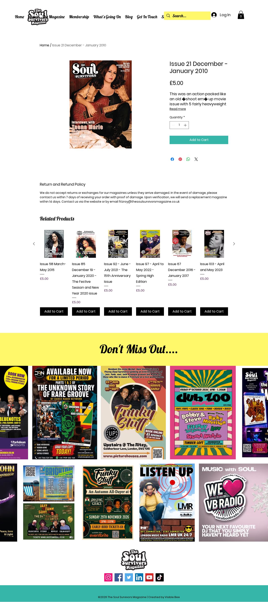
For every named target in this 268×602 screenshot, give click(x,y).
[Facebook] (119, 577)
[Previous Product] (33, 243)
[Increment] (185, 125)
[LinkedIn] (139, 577)
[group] (134, 273)
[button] (33, 16)
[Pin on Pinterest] (180, 159)
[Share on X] (196, 159)
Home (44, 45)
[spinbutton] (179, 125)
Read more (178, 109)
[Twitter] (129, 577)
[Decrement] (172, 125)
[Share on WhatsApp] (188, 159)
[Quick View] (54, 244)
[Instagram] (108, 577)
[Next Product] (234, 243)
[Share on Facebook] (172, 159)
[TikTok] (160, 577)
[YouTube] (149, 577)
